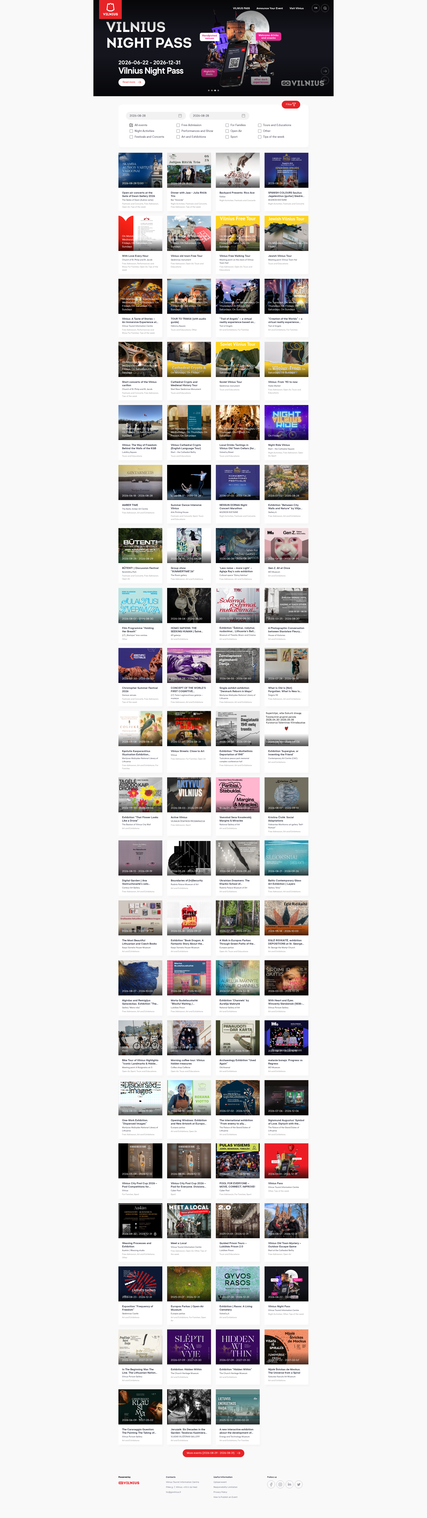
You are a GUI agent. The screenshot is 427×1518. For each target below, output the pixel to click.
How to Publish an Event (226, 1497)
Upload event (220, 1482)
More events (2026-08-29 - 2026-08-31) (211, 1452)
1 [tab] (208, 90)
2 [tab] (212, 90)
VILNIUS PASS (241, 8)
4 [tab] (218, 90)
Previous (325, 80)
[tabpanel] (213, 48)
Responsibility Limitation (226, 1487)
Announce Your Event (270, 8)
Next (325, 71)
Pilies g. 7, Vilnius (174, 1487)
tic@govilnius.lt (173, 1492)
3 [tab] (215, 90)
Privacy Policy (220, 1492)
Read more (129, 82)
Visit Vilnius (297, 8)
